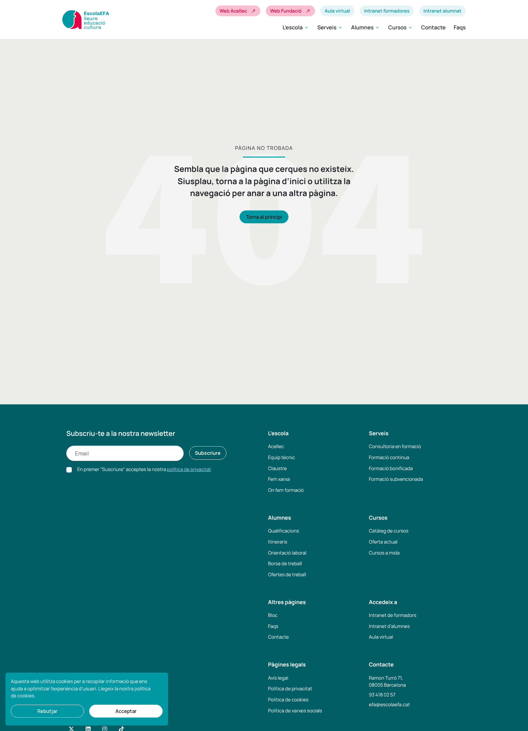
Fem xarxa (279, 479)
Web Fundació (290, 10)
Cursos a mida (384, 552)
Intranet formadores (386, 10)
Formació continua (389, 457)
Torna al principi (264, 216)
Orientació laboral (287, 552)
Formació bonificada (391, 468)
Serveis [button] (330, 27)
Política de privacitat (290, 688)
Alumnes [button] (365, 27)
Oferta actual (383, 541)
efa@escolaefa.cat (389, 704)
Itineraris (277, 541)
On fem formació (286, 490)
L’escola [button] (296, 27)
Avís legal (278, 677)
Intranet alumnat (442, 10)
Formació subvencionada (396, 479)
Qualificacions (283, 530)
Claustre (277, 468)
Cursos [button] (400, 27)
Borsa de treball (285, 563)
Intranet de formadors (392, 615)
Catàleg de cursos (388, 530)
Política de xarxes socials (295, 710)
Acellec (276, 446)
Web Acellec (238, 10)
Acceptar (126, 711)
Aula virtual (337, 10)
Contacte (433, 27)
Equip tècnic (281, 457)
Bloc (272, 615)
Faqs (460, 27)
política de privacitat (189, 469)
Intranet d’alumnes (389, 626)
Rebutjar (47, 711)
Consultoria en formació (395, 446)
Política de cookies (288, 699)
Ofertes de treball (287, 574)
